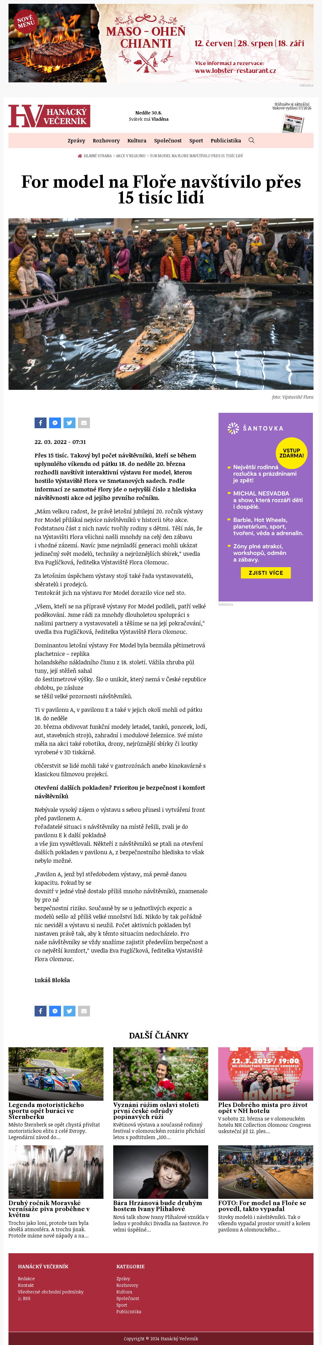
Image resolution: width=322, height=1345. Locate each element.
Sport (196, 140)
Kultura (137, 140)
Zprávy (76, 140)
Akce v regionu (132, 155)
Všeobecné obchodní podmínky (51, 1292)
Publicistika (226, 140)
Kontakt (26, 1285)
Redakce (26, 1278)
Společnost (168, 140)
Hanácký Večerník (49, 116)
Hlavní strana (98, 155)
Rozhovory (106, 140)
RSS (27, 1298)
